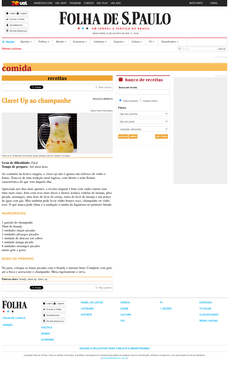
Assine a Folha (17, 19)
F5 (150, 42)
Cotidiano (99, 42)
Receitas (57, 77)
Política (42, 42)
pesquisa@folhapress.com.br (114, 358)
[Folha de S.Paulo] (115, 18)
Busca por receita (128, 87)
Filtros (122, 107)
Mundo (60, 42)
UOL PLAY (102, 3)
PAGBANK (75, 3)
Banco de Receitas (143, 79)
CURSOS (89, 3)
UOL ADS (116, 3)
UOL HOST (61, 3)
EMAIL (214, 3)
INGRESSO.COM (43, 3)
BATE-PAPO (196, 3)
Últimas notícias (11, 48)
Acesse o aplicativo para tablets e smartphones (114, 348)
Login (12, 13)
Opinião (24, 42)
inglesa (97, 99)
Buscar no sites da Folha (179, 48)
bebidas (108, 99)
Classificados (168, 42)
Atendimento (16, 25)
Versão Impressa (18, 31)
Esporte (118, 42)
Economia (78, 42)
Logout (23, 13)
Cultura (136, 42)
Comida (17, 67)
